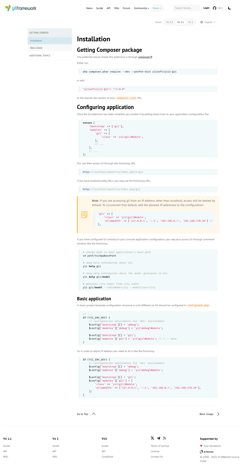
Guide (99, 8)
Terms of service (160, 445)
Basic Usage (36, 47)
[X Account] (152, 438)
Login (206, 7)
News (89, 8)
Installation (36, 40)
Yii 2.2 (169, 22)
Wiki (116, 8)
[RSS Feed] (164, 438)
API (109, 8)
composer (144, 57)
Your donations (212, 445)
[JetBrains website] (206, 451)
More (156, 8)
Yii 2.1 (180, 22)
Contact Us (157, 456)
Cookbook (107, 456)
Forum (126, 8)
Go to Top (83, 414)
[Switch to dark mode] (229, 8)
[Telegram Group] (158, 438)
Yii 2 (190, 22)
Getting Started (38, 32)
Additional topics (39, 55)
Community (140, 8)
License (155, 451)
